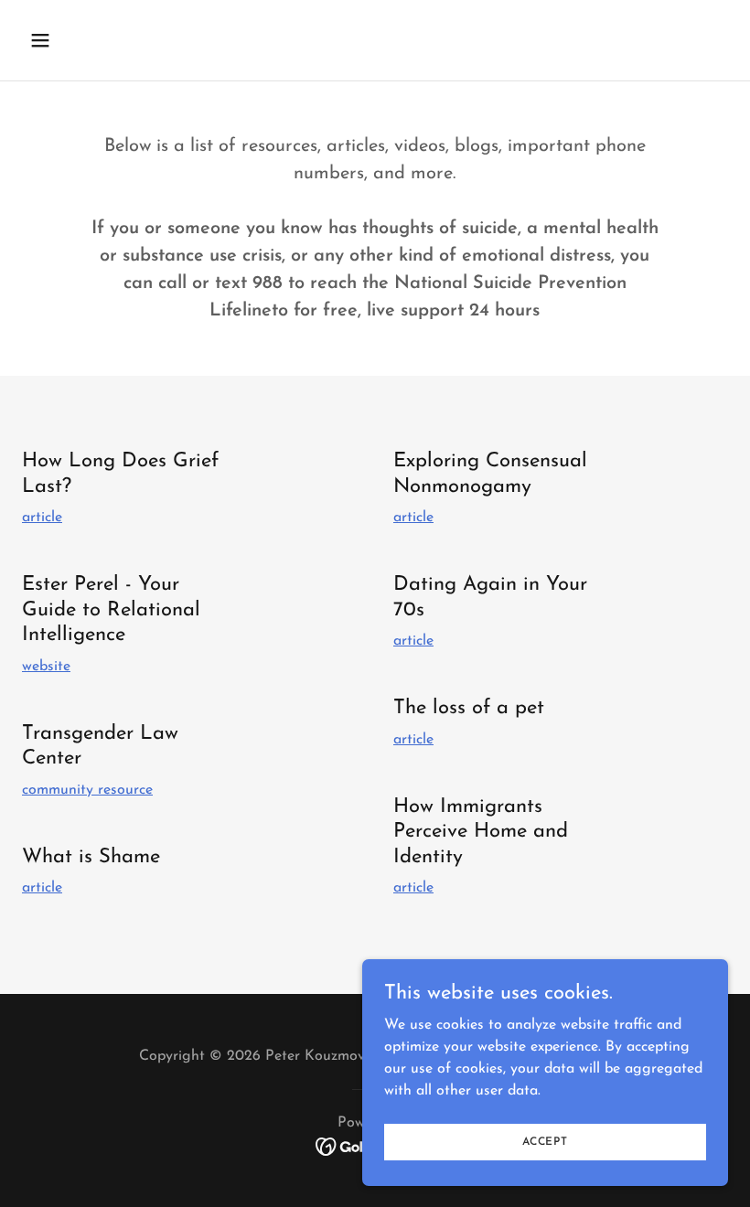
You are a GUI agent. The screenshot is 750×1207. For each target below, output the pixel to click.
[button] (103, 40)
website (46, 666)
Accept (545, 1141)
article (42, 517)
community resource (87, 790)
